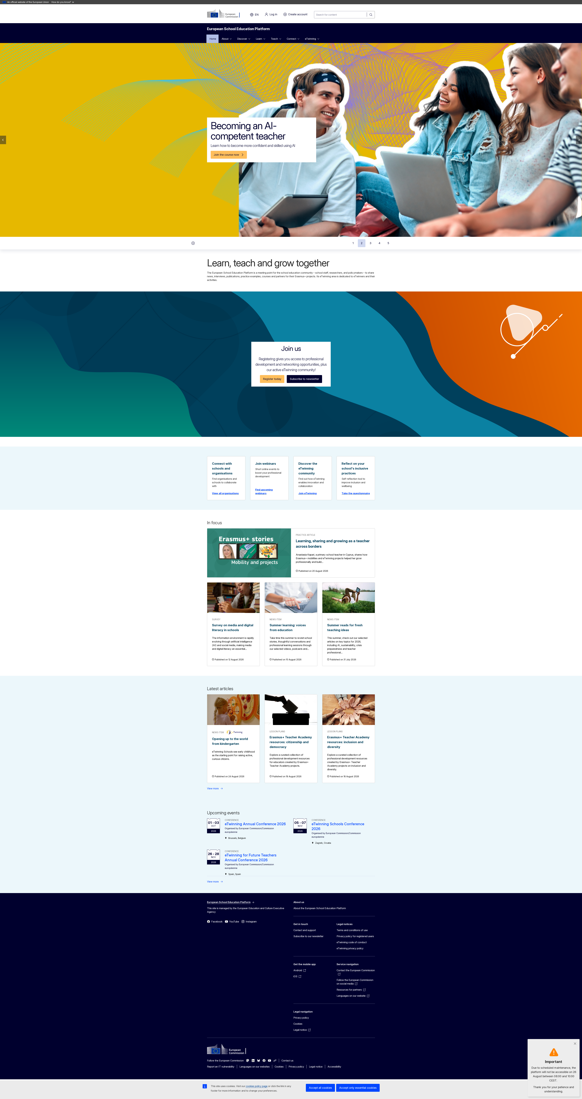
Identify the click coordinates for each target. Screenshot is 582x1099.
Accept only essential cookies (358, 1087)
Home (212, 38)
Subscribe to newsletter (304, 379)
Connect (291, 38)
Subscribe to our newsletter (308, 936)
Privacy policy (301, 1017)
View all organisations (225, 493)
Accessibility (334, 1066)
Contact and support (304, 930)
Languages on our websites (254, 1066)
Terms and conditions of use (352, 930)
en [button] (257, 14)
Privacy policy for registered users (355, 936)
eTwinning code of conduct (352, 942)
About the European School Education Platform (319, 908)
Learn (259, 38)
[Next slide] (579, 140)
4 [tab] (379, 243)
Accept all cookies (320, 1087)
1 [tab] (353, 243)
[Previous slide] (3, 140)
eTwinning (310, 38)
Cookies (297, 1023)
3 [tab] (370, 243)
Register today (272, 379)
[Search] (371, 14)
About (225, 38)
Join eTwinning (307, 493)
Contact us (287, 1060)
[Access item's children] (231, 39)
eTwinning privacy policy (350, 948)
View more (213, 788)
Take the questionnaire (356, 493)
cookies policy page (257, 1086)
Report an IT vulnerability (220, 1066)
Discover (242, 38)
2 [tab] (361, 243)
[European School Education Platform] (225, 13)
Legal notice (315, 1066)
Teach (274, 38)
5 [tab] (388, 243)
